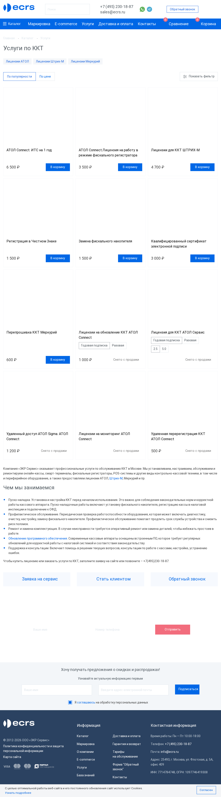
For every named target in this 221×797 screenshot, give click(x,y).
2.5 (155, 349)
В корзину (58, 167)
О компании (85, 751)
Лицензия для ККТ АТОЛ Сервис (178, 332)
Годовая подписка (94, 345)
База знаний (86, 775)
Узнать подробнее (18, 792)
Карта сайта (12, 757)
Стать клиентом (113, 579)
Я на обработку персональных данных (111, 702)
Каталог (14, 24)
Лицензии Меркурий (85, 61)
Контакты (147, 24)
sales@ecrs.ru (112, 12)
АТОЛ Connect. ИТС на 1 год (29, 150)
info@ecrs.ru (170, 751)
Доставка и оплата (115, 24)
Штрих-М (116, 478)
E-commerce (66, 24)
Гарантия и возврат (127, 744)
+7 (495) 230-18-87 (116, 6)
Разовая (118, 345)
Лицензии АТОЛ (17, 61)
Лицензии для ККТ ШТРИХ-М (175, 150)
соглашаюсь (86, 702)
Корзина (206, 22)
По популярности (19, 76)
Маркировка (39, 24)
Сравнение (177, 22)
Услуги (88, 24)
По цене (45, 76)
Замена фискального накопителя (105, 241)
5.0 (164, 349)
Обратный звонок (182, 9)
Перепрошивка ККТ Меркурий (31, 332)
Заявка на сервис (39, 579)
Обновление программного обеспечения (37, 538)
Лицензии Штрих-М (50, 61)
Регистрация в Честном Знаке (31, 241)
